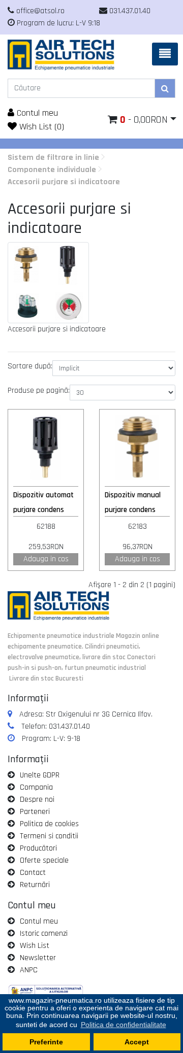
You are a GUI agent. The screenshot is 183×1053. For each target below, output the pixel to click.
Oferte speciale (44, 860)
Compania (36, 787)
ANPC (29, 970)
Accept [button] (137, 1042)
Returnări (35, 884)
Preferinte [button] (46, 1042)
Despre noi (37, 799)
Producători (38, 848)
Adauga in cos (46, 559)
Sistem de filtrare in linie (53, 157)
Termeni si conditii (49, 836)
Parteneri (35, 811)
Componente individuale (52, 169)
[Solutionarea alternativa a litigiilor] (46, 992)
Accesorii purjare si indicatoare (64, 182)
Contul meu (36, 113)
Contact (33, 872)
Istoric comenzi (44, 933)
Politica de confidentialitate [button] (123, 1025)
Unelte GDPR (39, 775)
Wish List (34, 945)
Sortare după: (30, 366)
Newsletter (38, 958)
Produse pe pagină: (39, 390)
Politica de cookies (49, 824)
